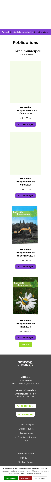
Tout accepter (11, 478)
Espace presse (26, 433)
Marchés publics (26, 429)
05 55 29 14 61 (27, 406)
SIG (26, 441)
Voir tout (25, 344)
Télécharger (27, 124)
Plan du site (25, 458)
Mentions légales (25, 462)
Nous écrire (27, 414)
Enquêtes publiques (27, 437)
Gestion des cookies (25, 453)
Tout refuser (25, 478)
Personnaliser (40, 478)
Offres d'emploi (27, 425)
